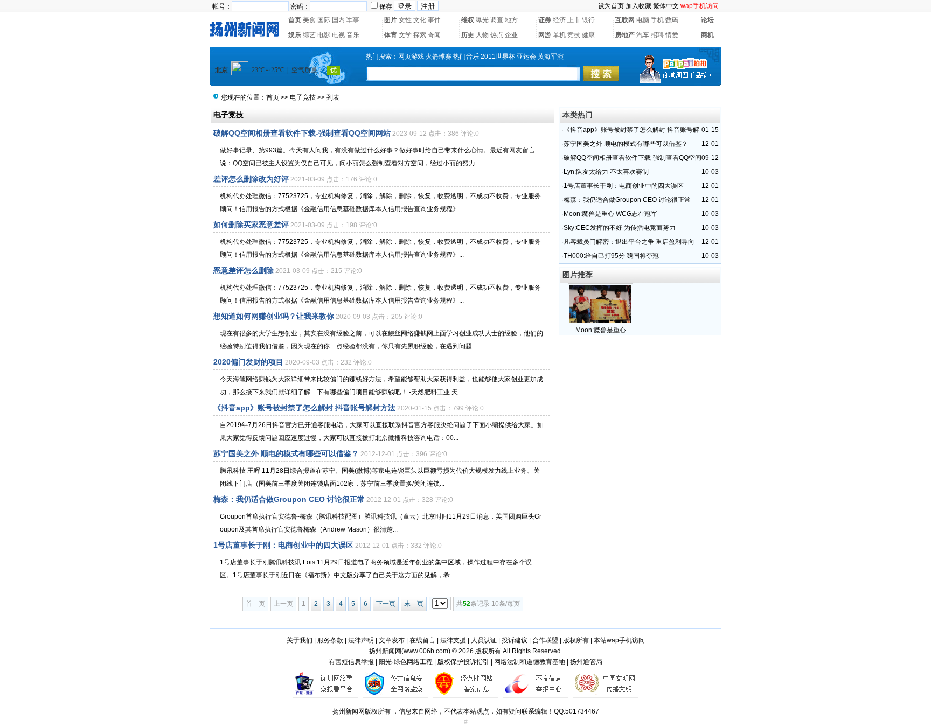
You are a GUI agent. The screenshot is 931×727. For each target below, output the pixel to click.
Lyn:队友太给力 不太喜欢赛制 (606, 172)
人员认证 (484, 640)
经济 (559, 20)
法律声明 (361, 640)
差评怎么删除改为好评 (251, 178)
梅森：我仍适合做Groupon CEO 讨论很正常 (289, 499)
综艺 (309, 35)
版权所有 (576, 640)
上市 (573, 20)
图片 (390, 20)
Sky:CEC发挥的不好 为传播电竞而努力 (620, 228)
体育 (390, 35)
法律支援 (453, 640)
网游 (544, 35)
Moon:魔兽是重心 (600, 330)
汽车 (642, 35)
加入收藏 (638, 6)
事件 (434, 20)
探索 (419, 35)
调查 (496, 20)
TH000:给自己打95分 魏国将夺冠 (611, 256)
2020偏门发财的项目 (248, 362)
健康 (588, 35)
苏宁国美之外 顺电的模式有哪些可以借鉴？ (286, 453)
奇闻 (434, 35)
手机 (657, 20)
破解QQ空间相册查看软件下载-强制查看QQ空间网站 (302, 133)
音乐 (352, 35)
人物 (482, 35)
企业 (511, 35)
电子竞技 (303, 97)
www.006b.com (426, 651)
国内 (338, 20)
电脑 (642, 20)
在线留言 (422, 640)
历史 (467, 35)
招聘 (657, 35)
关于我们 (299, 640)
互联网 (625, 20)
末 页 (413, 603)
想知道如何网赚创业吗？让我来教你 (273, 316)
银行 (588, 20)
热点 (496, 35)
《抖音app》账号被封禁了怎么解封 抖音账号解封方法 (304, 407)
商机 (707, 35)
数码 (671, 20)
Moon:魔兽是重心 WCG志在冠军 (610, 214)
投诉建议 (514, 640)
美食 (309, 20)
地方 (511, 20)
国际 (323, 20)
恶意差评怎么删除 (243, 270)
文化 (419, 20)
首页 (294, 20)
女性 (405, 20)
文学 (405, 35)
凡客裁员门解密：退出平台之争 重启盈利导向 (629, 242)
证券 (544, 20)
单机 (559, 35)
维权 (467, 20)
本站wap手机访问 (619, 640)
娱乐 (294, 35)
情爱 (671, 35)
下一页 (385, 603)
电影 (323, 35)
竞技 (573, 35)
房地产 (625, 35)
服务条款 (330, 640)
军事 (352, 20)
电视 (338, 35)
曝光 (482, 20)
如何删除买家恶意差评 (251, 224)
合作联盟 (545, 640)
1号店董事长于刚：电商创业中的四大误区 (283, 545)
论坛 (707, 20)
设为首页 (611, 6)
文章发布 (392, 640)
